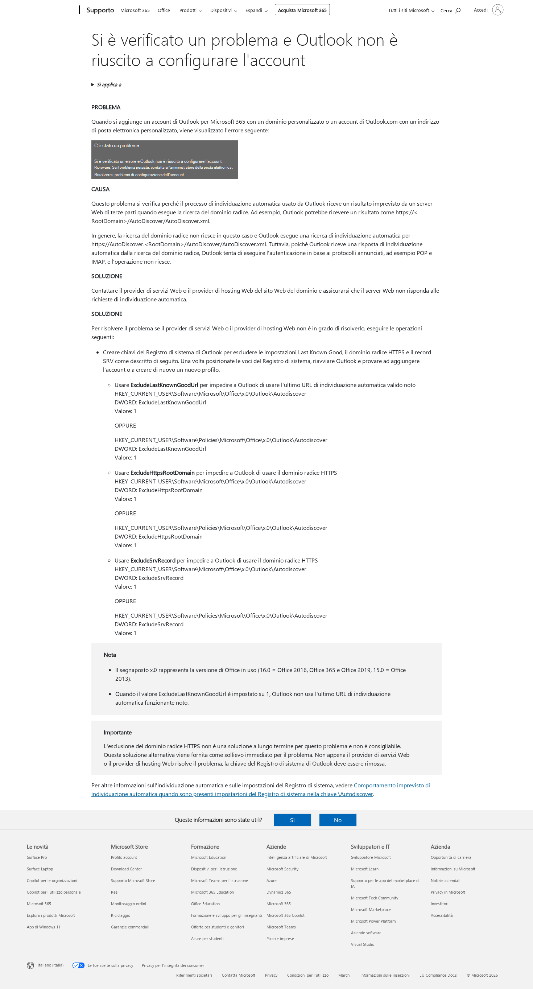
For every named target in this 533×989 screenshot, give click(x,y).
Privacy (271, 975)
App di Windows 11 (44, 927)
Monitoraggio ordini (128, 903)
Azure (271, 880)
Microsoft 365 (135, 10)
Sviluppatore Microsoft (371, 857)
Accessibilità (442, 915)
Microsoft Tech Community (374, 898)
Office (164, 10)
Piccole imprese (280, 938)
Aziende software (366, 932)
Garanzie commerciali (130, 927)
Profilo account (124, 857)
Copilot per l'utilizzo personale (54, 892)
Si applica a (109, 84)
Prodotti (188, 10)
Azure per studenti (207, 938)
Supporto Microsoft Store (133, 880)
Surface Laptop (40, 868)
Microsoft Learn (365, 868)
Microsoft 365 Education (212, 892)
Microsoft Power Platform (373, 921)
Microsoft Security (282, 868)
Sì (292, 820)
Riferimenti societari (194, 975)
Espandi (253, 10)
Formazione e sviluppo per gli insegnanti (226, 915)
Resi (115, 892)
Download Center (126, 868)
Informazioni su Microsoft (453, 868)
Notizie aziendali (445, 880)
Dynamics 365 (278, 892)
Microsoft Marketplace (371, 909)
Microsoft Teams (281, 927)
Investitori (440, 903)
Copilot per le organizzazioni (52, 880)
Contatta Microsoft (238, 975)
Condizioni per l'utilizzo (308, 975)
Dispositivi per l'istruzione (214, 868)
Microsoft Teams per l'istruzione (219, 880)
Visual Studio (362, 944)
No (338, 820)
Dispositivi (221, 10)
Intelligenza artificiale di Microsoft (296, 857)
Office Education (205, 903)
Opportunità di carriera (451, 857)
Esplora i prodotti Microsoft (51, 915)
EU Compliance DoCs (438, 975)
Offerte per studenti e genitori (217, 927)
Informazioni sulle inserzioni (385, 975)
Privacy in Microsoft (448, 892)
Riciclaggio (120, 915)
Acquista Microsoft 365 (302, 10)
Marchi (344, 975)
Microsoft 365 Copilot (285, 915)
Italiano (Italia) (50, 965)
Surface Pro (37, 857)
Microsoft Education (208, 857)
